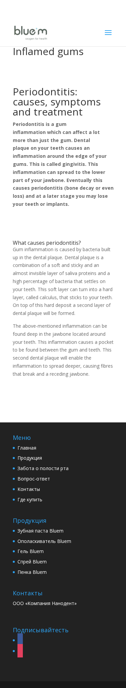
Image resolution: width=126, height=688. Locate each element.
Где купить (29, 499)
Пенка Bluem (32, 572)
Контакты (28, 489)
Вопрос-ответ (33, 478)
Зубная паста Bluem (40, 531)
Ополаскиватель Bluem (44, 541)
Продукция (29, 458)
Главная (26, 448)
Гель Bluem (30, 551)
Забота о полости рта (43, 468)
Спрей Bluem (32, 561)
